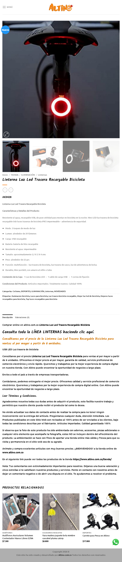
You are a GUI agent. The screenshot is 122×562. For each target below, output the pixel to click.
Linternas (42, 174)
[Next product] (5, 190)
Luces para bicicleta (39, 296)
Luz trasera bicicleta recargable (62, 296)
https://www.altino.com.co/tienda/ (92, 459)
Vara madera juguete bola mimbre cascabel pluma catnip (58, 537)
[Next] (113, 79)
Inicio (5, 174)
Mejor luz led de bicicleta (88, 296)
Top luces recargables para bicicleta (41, 299)
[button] (7, 7)
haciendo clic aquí (62, 332)
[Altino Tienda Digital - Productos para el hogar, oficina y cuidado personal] (61, 7)
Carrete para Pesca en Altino (96, 535)
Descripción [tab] (7, 317)
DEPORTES (25, 291)
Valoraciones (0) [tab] (22, 317)
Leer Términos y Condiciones (19, 396)
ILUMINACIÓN (28, 174)
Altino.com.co (65, 555)
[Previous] (9, 79)
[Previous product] (11, 190)
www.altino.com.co (13, 452)
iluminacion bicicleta (21, 296)
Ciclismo (16, 291)
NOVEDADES (60, 291)
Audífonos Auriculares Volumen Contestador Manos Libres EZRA (17, 537)
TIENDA (14, 174)
